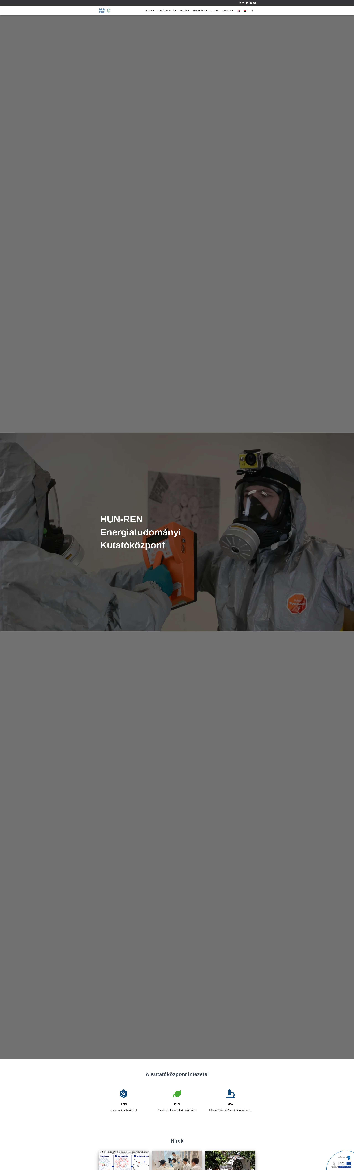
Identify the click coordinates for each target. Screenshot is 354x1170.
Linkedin (251, 3)
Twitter (247, 3)
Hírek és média (199, 10)
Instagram (240, 3)
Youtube (254, 3)
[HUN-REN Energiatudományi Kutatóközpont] (104, 10)
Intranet (215, 10)
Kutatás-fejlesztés (166, 10)
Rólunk (149, 10)
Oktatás (184, 10)
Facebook (243, 3)
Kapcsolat (227, 10)
